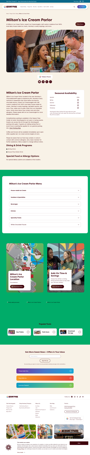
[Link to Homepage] (10, 6)
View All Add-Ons (57, 286)
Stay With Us (40, 6)
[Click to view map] (80, 1)
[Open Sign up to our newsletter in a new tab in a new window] (50, 81)
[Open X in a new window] (77, 396)
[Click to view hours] (83, 1)
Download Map (18, 286)
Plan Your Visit (9, 409)
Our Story (51, 6)
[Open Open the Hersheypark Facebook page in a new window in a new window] (39, 81)
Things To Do (29, 6)
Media (36, 415)
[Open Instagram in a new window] (74, 397)
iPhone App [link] (72, 419)
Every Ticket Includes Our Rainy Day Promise (27, 1)
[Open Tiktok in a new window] (80, 396)
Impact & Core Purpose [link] (40, 409)
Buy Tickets (82, 6)
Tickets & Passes (23, 6)
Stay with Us (8, 411)
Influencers (37, 417)
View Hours (76, 1)
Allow (79, 443)
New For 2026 (46, 6)
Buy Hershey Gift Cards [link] (24, 407)
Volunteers (37, 411)
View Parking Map (15, 128)
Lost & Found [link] (52, 407)
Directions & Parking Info (71, 411)
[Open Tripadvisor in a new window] (83, 397)
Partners (37, 413)
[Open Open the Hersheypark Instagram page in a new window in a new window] (43, 81)
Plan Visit (35, 6)
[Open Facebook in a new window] (72, 397)
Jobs (36, 407)
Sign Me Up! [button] (45, 360)
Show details (20, 452)
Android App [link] (78, 419)
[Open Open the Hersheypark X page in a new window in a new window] (47, 81)
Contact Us (52, 409)
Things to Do (9, 407)
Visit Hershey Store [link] (23, 406)
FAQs (51, 406)
